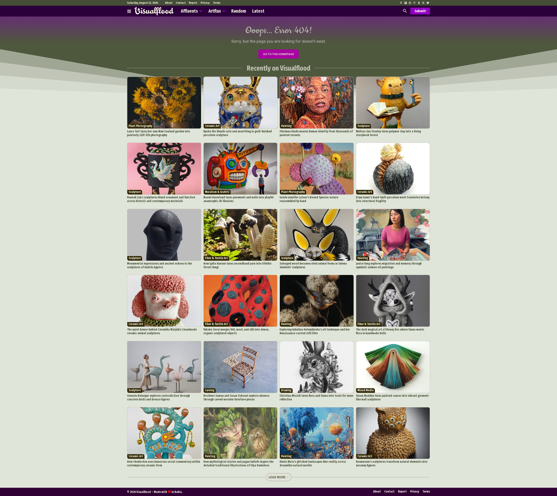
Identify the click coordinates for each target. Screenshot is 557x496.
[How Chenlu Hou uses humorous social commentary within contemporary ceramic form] (164, 433)
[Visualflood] (154, 11)
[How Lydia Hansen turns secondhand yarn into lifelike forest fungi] (240, 235)
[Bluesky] (428, 3)
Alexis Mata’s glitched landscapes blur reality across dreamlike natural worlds (313, 463)
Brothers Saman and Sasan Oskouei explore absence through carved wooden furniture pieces (236, 397)
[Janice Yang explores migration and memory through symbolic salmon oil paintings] (393, 235)
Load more (277, 477)
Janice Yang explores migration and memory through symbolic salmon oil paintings (389, 265)
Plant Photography (140, 126)
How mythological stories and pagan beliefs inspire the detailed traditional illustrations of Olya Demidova (238, 463)
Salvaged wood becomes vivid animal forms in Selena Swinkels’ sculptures (313, 265)
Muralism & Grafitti (217, 192)
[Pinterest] (414, 3)
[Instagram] (410, 3)
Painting (286, 126)
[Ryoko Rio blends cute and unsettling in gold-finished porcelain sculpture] (240, 102)
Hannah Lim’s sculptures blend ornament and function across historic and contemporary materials (161, 199)
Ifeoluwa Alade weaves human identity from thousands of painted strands (316, 133)
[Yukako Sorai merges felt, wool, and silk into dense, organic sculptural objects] (240, 301)
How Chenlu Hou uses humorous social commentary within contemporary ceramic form (163, 463)
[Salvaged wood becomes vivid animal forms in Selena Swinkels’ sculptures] (317, 235)
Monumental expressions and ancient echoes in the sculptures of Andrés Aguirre (159, 265)
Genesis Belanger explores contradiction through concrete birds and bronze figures (158, 397)
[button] (404, 11)
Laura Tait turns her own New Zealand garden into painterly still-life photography (158, 133)
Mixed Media (365, 390)
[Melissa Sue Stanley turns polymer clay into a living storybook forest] (393, 102)
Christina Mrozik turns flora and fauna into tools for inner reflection (316, 397)
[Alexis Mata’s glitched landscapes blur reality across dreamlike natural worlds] (317, 433)
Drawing (286, 390)
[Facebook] (401, 3)
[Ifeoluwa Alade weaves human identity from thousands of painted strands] (317, 102)
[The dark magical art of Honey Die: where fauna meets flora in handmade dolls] (393, 301)
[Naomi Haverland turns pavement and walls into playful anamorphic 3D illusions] (240, 168)
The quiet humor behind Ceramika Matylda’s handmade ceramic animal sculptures (162, 331)
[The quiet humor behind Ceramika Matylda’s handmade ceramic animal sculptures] (164, 301)
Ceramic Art (212, 126)
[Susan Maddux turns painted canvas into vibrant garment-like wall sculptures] (393, 367)
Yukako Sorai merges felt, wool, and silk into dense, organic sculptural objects (236, 331)
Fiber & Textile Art (216, 258)
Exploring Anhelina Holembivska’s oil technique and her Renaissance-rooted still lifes (315, 331)
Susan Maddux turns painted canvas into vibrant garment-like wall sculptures (392, 397)
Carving (209, 390)
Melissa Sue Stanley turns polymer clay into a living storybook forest (388, 133)
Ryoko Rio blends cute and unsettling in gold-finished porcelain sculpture (237, 133)
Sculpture (363, 126)
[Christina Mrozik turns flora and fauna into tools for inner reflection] (317, 367)
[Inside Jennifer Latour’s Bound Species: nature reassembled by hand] (317, 168)
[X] (423, 3)
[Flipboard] (405, 3)
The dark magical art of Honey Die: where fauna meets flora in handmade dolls (390, 331)
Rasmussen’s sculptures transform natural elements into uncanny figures (392, 463)
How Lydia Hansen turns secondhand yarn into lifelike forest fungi (237, 265)
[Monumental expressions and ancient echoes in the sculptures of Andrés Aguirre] (164, 235)
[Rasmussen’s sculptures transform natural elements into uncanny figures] (393, 433)
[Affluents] (129, 11)
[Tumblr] (419, 3)
